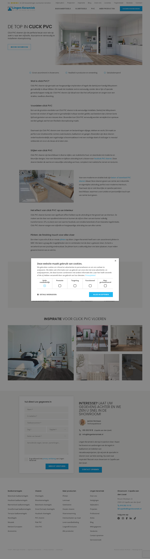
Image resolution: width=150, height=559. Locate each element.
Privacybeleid (90, 275)
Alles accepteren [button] (101, 294)
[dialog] (75, 279)
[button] (47, 294)
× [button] (115, 261)
